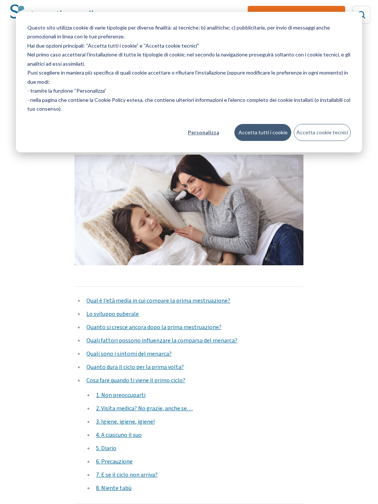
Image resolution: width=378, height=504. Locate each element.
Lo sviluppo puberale (112, 314)
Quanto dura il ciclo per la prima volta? (135, 367)
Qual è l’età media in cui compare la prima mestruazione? (158, 301)
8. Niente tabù (113, 488)
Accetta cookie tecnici (322, 132)
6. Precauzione (114, 462)
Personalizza (203, 132)
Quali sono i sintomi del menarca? (129, 354)
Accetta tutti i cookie (263, 132)
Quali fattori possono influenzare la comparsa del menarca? (161, 340)
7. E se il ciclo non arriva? (127, 475)
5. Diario (106, 448)
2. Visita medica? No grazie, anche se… (144, 408)
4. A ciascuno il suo (119, 435)
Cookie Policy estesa (118, 100)
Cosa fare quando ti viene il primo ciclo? (135, 380)
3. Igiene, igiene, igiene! (125, 422)
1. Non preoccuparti (120, 395)
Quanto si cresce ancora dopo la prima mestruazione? (153, 327)
